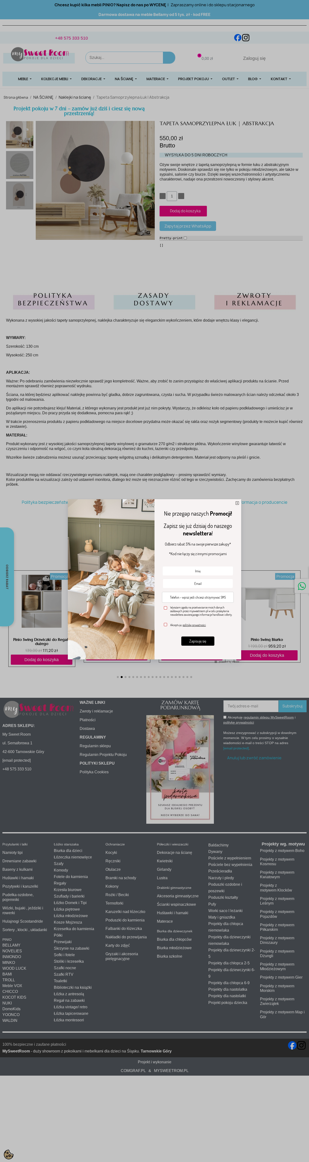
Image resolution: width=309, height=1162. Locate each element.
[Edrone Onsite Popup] (154, 581)
